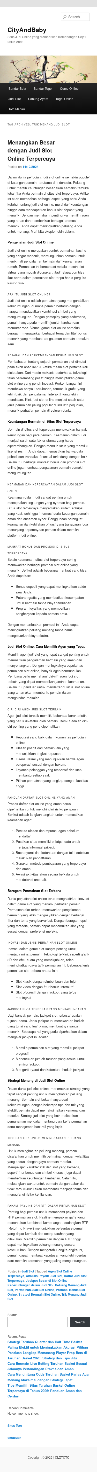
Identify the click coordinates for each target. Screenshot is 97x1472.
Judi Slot (15, 98)
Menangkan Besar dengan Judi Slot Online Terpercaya (31, 150)
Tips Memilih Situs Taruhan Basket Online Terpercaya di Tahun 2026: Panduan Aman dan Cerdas (45, 1390)
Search (13, 1314)
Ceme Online (69, 88)
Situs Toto (15, 1425)
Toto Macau (17, 109)
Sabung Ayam (38, 98)
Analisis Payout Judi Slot (44, 1276)
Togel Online (64, 98)
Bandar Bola (17, 88)
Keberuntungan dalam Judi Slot (31, 1285)
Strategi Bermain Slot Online (39, 1294)
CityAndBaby (27, 29)
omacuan (14, 1437)
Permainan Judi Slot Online (34, 1289)
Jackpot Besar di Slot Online (47, 1280)
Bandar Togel (43, 88)
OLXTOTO (62, 1457)
